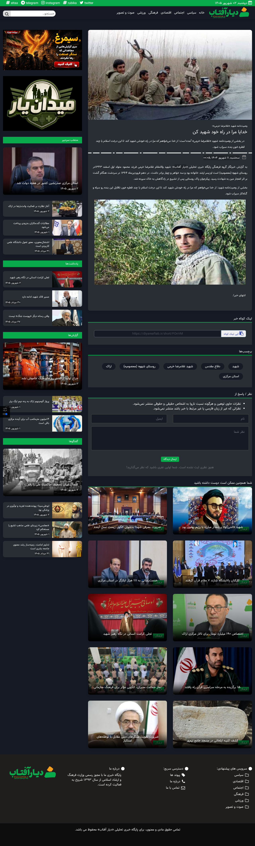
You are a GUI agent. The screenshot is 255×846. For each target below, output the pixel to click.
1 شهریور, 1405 (41, 232)
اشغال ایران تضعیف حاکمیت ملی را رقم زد (51, 484)
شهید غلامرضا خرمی (180, 366)
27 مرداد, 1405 (12, 322)
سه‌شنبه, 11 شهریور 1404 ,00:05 (221, 157)
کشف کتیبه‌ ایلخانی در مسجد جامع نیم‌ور (212, 740)
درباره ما (175, 781)
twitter (88, 3)
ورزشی (141, 12)
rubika (72, 3)
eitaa (14, 3)
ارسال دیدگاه (170, 459)
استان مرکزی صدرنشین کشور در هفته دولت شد (47, 183)
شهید (235, 366)
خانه (201, 12)
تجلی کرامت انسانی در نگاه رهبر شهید (127, 633)
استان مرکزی (231, 376)
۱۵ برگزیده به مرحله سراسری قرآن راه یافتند (212, 687)
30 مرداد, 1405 (12, 302)
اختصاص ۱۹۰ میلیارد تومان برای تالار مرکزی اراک (212, 633)
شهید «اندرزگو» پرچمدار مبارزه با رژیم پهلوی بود (212, 527)
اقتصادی (166, 12)
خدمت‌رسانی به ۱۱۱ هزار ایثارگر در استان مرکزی (127, 580)
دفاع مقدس (212, 366)
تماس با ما (172, 787)
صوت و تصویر (125, 12)
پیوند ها (175, 775)
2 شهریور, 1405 (69, 188)
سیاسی (191, 12)
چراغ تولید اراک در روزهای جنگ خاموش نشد (49, 378)
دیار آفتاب (180, 166)
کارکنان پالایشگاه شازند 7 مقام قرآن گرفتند (212, 580)
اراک (109, 366)
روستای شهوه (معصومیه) (139, 366)
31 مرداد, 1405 (42, 251)
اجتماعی (179, 12)
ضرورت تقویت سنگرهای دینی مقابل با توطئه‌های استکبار (128, 738)
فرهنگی (153, 12)
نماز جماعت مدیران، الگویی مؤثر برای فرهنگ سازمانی (127, 687)
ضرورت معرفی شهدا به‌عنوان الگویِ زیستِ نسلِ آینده (127, 527)
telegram (31, 3)
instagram (52, 3)
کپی (231, 334)
